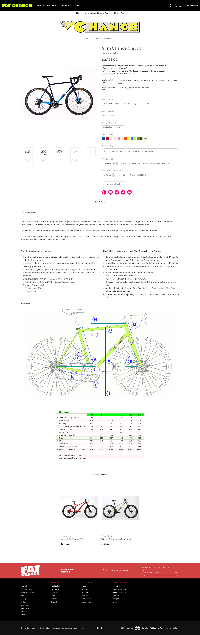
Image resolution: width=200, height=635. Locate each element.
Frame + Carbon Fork (119, 592)
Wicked (23, 602)
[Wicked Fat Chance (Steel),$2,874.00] (79, 508)
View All (114, 602)
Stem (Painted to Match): (114, 171)
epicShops (79, 628)
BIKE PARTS (55, 599)
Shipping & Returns (27, 592)
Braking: (109, 111)
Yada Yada (51, 5)
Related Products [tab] (100, 474)
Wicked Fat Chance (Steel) (73, 539)
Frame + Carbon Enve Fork (120, 589)
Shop (39, 5)
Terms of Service (26, 589)
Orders (83, 586)
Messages (84, 589)
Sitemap (24, 615)
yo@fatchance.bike (67, 569)
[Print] (117, 192)
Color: (108, 134)
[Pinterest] (129, 192)
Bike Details (100, 202)
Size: (107, 99)
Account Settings (87, 602)
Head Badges (55, 586)
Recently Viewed (86, 599)
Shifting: (109, 123)
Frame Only (115, 596)
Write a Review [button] (134, 74)
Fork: (107, 159)
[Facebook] (104, 192)
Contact (76, 5)
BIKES (53, 596)
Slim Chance (25, 608)
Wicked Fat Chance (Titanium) (116, 539)
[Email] (110, 192)
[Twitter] (123, 192)
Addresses (85, 592)
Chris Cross (25, 605)
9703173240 (192, 5)
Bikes (64, 5)
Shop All (54, 592)
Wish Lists (84, 596)
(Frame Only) (116, 586)
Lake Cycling (55, 589)
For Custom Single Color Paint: (115, 146)
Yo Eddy (23, 599)
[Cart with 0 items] (180, 5)
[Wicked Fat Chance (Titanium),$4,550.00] (120, 508)
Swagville (54, 602)
